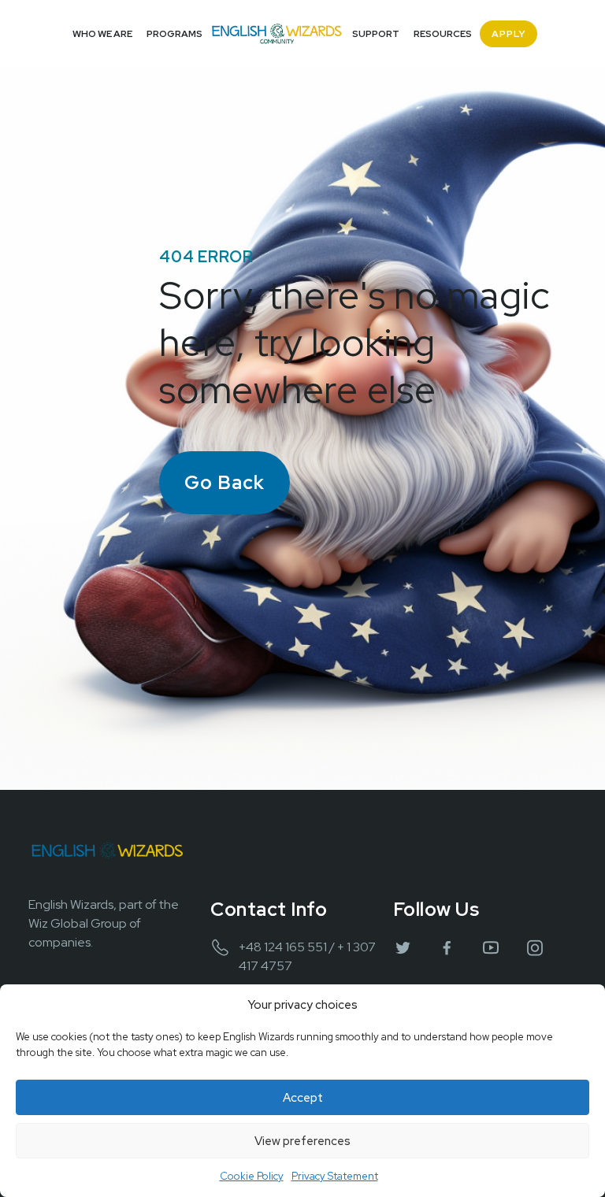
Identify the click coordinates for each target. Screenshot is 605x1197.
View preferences (302, 1141)
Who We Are (102, 34)
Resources (443, 34)
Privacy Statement (334, 1176)
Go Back (224, 482)
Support (375, 34)
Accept (303, 1098)
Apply (508, 34)
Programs (174, 34)
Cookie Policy (252, 1176)
